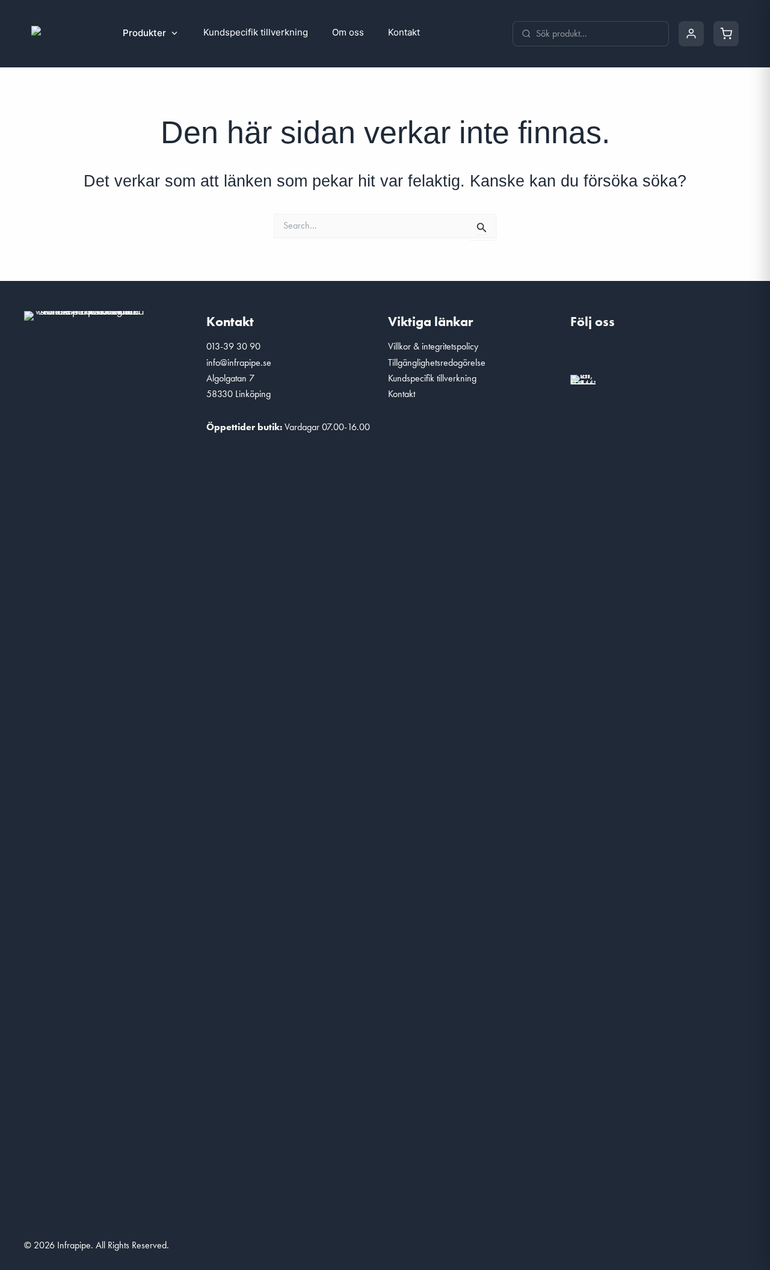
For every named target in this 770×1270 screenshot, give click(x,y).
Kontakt (404, 32)
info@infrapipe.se (238, 362)
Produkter (144, 33)
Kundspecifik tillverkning (255, 32)
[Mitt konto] (691, 33)
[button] (585, 354)
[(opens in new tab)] (583, 378)
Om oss (348, 32)
